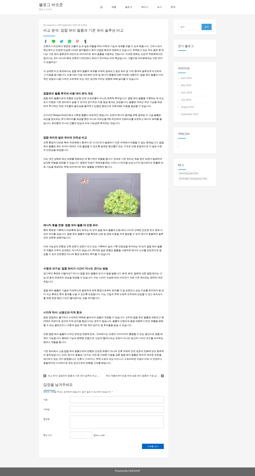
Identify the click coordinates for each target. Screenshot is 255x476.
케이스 (144, 7)
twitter (61, 41)
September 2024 (189, 114)
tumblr (85, 41)
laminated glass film (188, 173)
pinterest (77, 41)
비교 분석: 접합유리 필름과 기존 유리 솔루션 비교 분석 (74, 375)
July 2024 (186, 100)
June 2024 (186, 92)
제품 (114, 7)
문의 (173, 7)
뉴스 (159, 7)
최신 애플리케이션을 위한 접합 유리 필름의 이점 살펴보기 (134, 375)
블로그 (128, 7)
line (53, 41)
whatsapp (69, 41)
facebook (45, 41)
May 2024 (186, 85)
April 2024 (186, 78)
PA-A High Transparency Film (193, 178)
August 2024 (187, 107)
